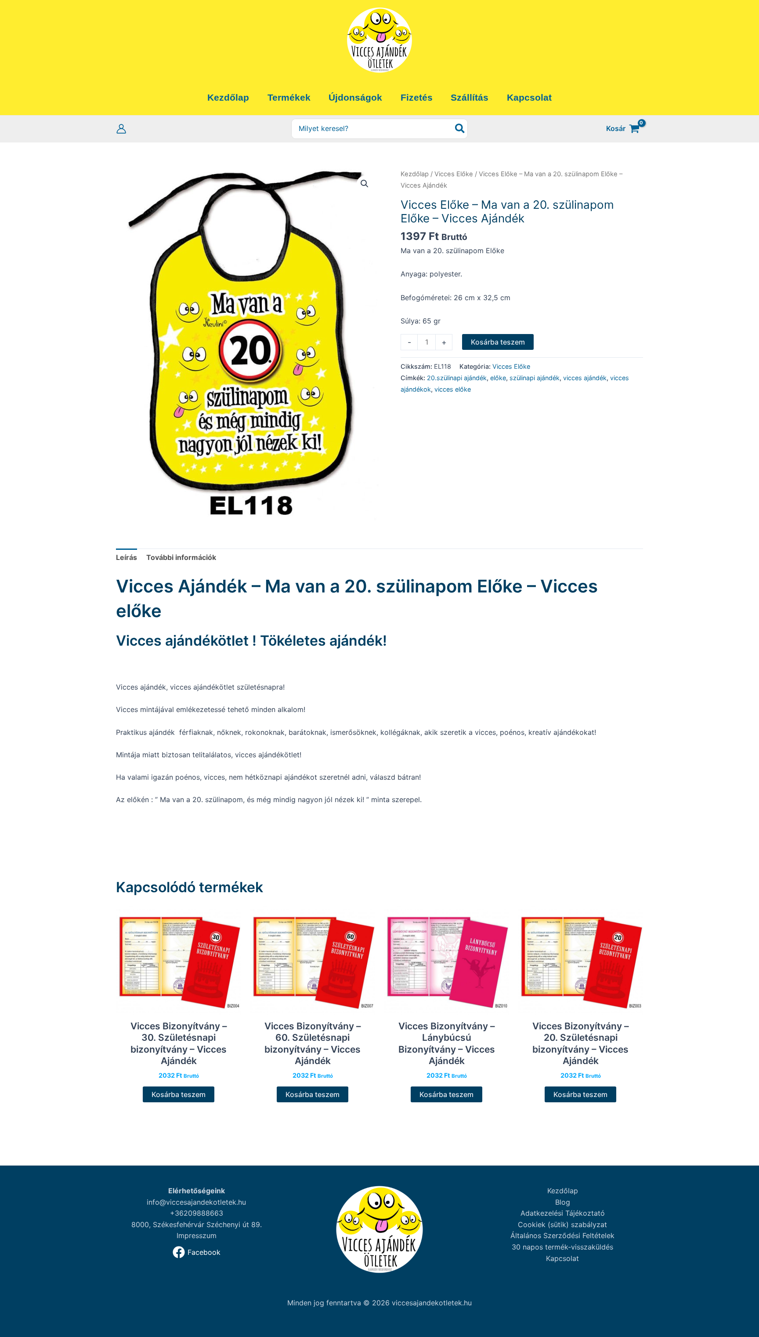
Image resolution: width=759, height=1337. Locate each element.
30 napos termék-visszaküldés (562, 1247)
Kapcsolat (562, 1258)
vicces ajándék (585, 377)
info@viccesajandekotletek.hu (196, 1202)
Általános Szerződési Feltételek (562, 1235)
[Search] (460, 129)
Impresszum (197, 1235)
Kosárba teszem (498, 342)
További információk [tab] (181, 557)
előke (498, 377)
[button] (364, 184)
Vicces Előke (453, 174)
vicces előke (452, 389)
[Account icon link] (121, 129)
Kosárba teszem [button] (179, 1094)
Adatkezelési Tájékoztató (562, 1213)
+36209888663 (196, 1213)
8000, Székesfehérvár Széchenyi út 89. (196, 1224)
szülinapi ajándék (535, 377)
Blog (562, 1202)
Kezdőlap (415, 174)
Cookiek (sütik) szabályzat (562, 1224)
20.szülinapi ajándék (457, 377)
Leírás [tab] (126, 557)
